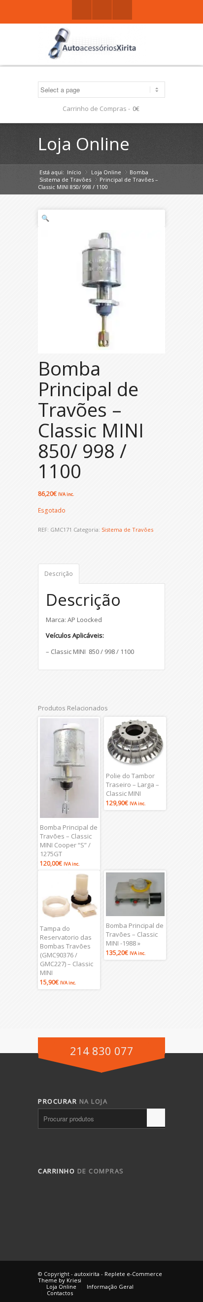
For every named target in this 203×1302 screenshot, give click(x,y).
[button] (101, 218)
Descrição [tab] (58, 574)
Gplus (102, 10)
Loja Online (84, 143)
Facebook (82, 10)
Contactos (60, 1293)
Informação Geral (110, 1286)
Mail (122, 10)
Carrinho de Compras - (96, 108)
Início (74, 172)
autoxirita (87, 1273)
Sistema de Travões (65, 179)
